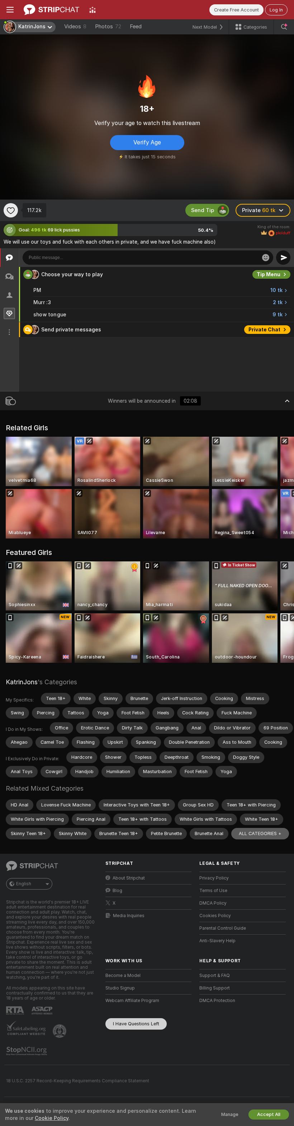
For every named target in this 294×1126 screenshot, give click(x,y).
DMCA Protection (217, 1000)
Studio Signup (120, 988)
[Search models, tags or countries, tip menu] (284, 26)
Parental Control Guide (222, 928)
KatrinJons (22, 682)
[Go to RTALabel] (15, 1010)
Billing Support (214, 988)
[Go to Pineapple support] (60, 1031)
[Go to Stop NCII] (27, 1051)
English (23, 883)
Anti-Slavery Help (217, 940)
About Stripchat (129, 878)
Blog (117, 890)
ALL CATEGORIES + (260, 833)
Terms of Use (213, 890)
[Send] (283, 257)
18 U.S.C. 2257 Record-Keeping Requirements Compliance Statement (77, 1080)
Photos (108, 26)
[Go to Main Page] (51, 9)
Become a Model (123, 975)
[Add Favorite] (11, 210)
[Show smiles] (265, 257)
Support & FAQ (214, 975)
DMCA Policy (213, 903)
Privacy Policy (214, 878)
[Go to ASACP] (42, 1011)
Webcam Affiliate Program (132, 1000)
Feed (136, 26)
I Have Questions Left (136, 1023)
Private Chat (264, 329)
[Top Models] (92, 9)
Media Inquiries (128, 915)
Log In (276, 10)
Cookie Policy (51, 1118)
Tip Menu (268, 274)
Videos (75, 26)
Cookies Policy (215, 915)
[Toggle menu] (10, 9)
